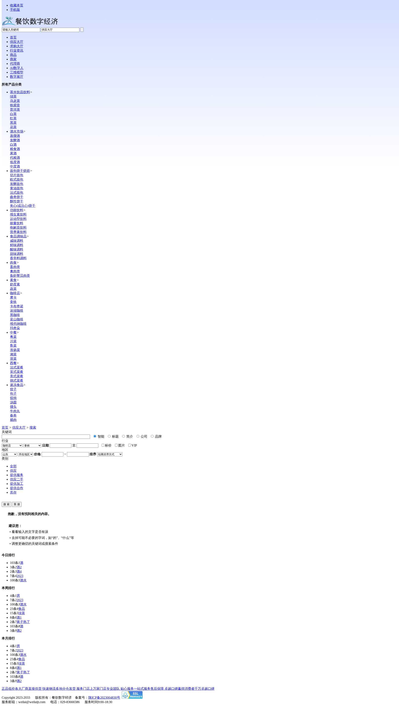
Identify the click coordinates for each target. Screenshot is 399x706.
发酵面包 (16, 184)
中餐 (13, 332)
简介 (129, 436)
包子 (13, 393)
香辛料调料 (18, 258)
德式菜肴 (16, 380)
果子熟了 (23, 622)
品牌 (158, 436)
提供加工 (16, 483)
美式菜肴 (16, 376)
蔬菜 (13, 288)
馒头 (13, 406)
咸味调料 (16, 240)
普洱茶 (15, 109)
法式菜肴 (16, 367)
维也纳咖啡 (18, 323)
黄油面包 (16, 188)
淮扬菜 (15, 350)
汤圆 (13, 402)
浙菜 (13, 358)
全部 (13, 466)
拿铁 (13, 302)
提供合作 (16, 488)
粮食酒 (15, 149)
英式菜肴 (16, 371)
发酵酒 (15, 140)
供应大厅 (19, 427)
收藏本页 (16, 5)
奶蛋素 (15, 284)
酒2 (19, 567)
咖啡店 (15, 293)
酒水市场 (16, 131)
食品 (21, 608)
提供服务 (16, 475)
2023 (20, 576)
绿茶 (13, 96)
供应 (13, 470)
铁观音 (15, 105)
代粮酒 (15, 157)
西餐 (13, 363)
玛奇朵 (15, 328)
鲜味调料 (16, 245)
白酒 (13, 144)
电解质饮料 (18, 227)
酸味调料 (16, 249)
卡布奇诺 (16, 306)
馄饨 (13, 398)
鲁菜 (13, 345)
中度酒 (15, 166)
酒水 (23, 580)
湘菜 (13, 354)
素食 (13, 280)
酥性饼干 (16, 201)
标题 (115, 436)
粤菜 (13, 337)
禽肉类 (15, 271)
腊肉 (13, 420)
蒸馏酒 (15, 136)
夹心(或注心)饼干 (22, 205)
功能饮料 (16, 210)
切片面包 (16, 175)
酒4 (19, 571)
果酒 (13, 153)
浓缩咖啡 (16, 310)
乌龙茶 (15, 101)
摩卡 (13, 297)
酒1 (19, 617)
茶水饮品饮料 (20, 92)
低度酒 (15, 162)
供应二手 (16, 479)
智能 (100, 436)
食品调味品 (18, 236)
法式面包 (16, 192)
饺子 (13, 389)
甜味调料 (16, 254)
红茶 (13, 118)
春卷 (13, 415)
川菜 (13, 341)
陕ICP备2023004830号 (104, 697)
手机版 (15, 9)
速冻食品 (16, 385)
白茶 (13, 114)
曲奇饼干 (16, 197)
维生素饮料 (18, 214)
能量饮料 (16, 223)
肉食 (13, 262)
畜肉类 (15, 267)
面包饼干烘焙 (20, 170)
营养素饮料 (18, 232)
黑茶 (13, 122)
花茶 (13, 127)
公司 (143, 436)
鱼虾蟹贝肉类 (20, 275)
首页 (5, 427)
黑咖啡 (15, 315)
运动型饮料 (18, 219)
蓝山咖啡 (16, 319)
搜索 (33, 427)
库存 (13, 492)
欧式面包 (16, 179)
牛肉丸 (15, 411)
